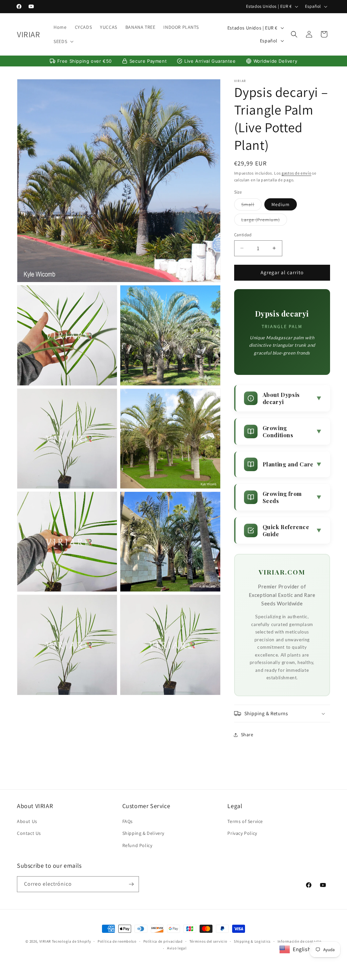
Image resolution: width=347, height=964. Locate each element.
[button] (62, 41)
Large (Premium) (264, 221)
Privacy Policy (242, 833)
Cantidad (243, 235)
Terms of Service (245, 821)
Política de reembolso (117, 941)
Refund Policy (137, 845)
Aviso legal (177, 948)
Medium (280, 204)
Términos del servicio (208, 941)
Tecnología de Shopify (71, 941)
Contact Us (29, 833)
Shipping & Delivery (143, 833)
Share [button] (247, 734)
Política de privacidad (163, 941)
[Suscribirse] (131, 884)
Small (251, 205)
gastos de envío (296, 173)
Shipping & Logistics (252, 941)
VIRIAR (45, 941)
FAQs (127, 821)
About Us (27, 821)
